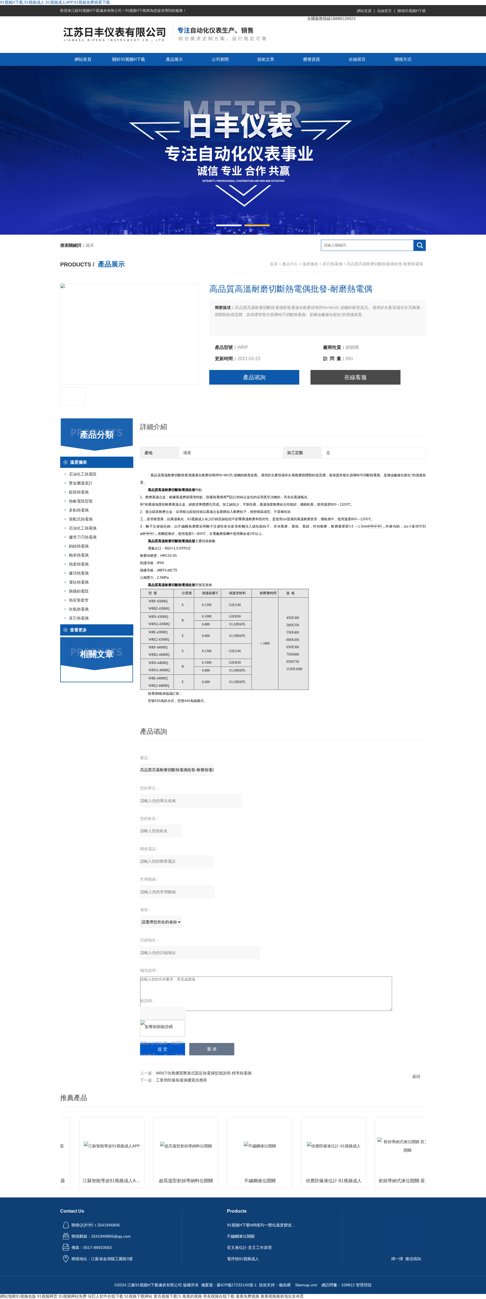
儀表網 (285, 1285)
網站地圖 (8, 1296)
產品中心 (290, 264)
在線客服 (355, 377)
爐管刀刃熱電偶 (82, 537)
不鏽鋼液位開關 (231, 1180)
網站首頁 (364, 11)
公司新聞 (220, 59)
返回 (416, 1076)
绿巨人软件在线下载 (105, 1296)
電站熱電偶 (79, 582)
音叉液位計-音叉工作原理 (249, 1247)
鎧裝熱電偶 (79, 492)
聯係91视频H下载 (411, 11)
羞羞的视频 (192, 1296)
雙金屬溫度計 (81, 483)
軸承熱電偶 (79, 555)
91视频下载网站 (138, 1296)
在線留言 (384, 11)
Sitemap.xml (306, 1285)
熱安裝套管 (79, 600)
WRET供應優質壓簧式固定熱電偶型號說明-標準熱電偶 (203, 1073)
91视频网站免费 (72, 1296)
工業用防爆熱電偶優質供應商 (181, 1080)
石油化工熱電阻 (82, 474)
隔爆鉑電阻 (79, 591)
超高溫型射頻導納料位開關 (157, 1180)
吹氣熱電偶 (79, 609)
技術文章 (265, 59)
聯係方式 (403, 59)
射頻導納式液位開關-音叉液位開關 (380, 1180)
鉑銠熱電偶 (79, 546)
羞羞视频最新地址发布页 (282, 1296)
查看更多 (78, 629)
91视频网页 (47, 1296)
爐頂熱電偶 (79, 573)
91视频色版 (26, 1296)
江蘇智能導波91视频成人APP (83, 1180)
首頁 (274, 264)
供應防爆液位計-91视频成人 (305, 1180)
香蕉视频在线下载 (219, 1296)
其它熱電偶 (332, 264)
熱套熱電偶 (79, 564)
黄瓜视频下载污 (167, 1296)
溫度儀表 (310, 264)
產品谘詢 (254, 377)
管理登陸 (364, 1285)
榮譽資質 (311, 59)
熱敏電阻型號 (81, 501)
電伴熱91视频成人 (243, 1259)
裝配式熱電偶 (81, 519)
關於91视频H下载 (128, 59)
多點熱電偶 (79, 510)
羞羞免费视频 (247, 1296)
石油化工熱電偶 (82, 528)
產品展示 (174, 59)
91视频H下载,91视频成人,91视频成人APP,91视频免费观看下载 (55, 2)
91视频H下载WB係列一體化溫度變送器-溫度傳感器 (262, 1225)
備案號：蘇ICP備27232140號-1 (229, 1285)
